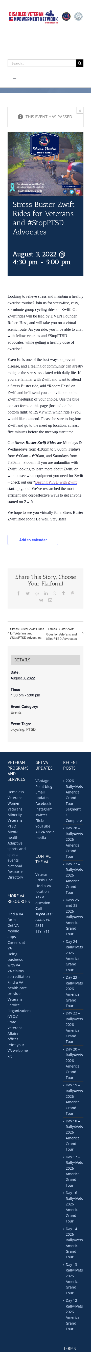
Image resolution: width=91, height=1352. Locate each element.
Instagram (44, 809)
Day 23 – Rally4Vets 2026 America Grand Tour (73, 991)
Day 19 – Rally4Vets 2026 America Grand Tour (73, 1099)
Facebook (43, 803)
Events (16, 712)
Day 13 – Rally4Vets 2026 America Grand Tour (73, 1278)
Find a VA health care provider (17, 988)
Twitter (41, 815)
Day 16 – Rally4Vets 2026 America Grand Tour (73, 1206)
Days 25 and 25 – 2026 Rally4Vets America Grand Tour (73, 916)
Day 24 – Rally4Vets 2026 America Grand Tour (73, 955)
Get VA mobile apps (13, 931)
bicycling (17, 729)
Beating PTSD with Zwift (56, 482)
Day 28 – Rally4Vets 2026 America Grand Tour (73, 842)
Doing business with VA (15, 959)
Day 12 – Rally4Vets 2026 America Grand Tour (73, 1314)
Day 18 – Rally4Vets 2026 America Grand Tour (73, 1135)
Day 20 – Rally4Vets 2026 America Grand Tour (73, 1063)
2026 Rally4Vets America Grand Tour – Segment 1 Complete (73, 800)
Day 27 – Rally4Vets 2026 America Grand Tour (73, 878)
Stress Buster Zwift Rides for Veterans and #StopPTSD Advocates (27, 633)
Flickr (39, 820)
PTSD (31, 729)
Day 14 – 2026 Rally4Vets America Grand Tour (73, 1243)
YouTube (42, 826)
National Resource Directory (15, 872)
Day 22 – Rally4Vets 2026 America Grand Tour (73, 1027)
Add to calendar (33, 539)
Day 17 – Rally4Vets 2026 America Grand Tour (73, 1171)
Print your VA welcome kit (18, 1050)
